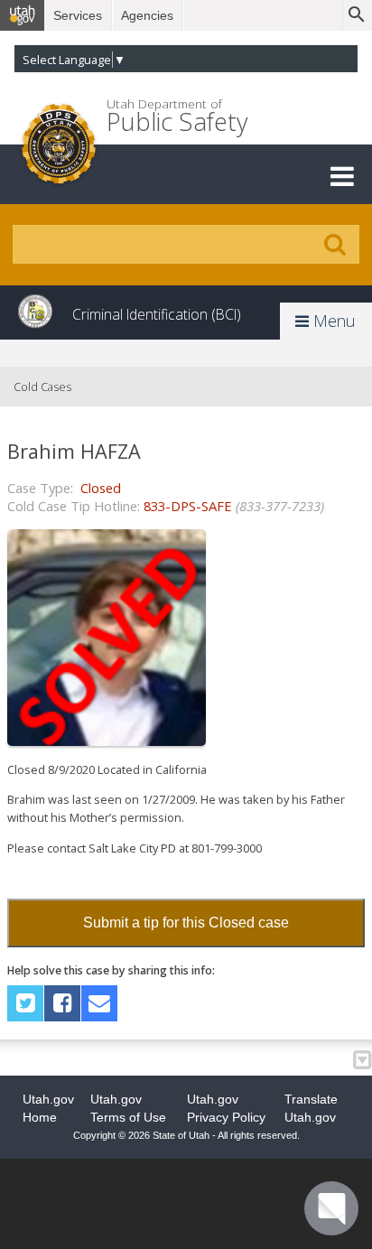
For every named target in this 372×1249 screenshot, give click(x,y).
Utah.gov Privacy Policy (226, 1108)
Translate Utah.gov (311, 1108)
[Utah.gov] (22, 15)
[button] (342, 176)
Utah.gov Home (48, 1108)
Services (77, 15)
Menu (332, 320)
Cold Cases (42, 386)
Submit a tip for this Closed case (186, 922)
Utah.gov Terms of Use (128, 1108)
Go (335, 245)
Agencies (147, 15)
